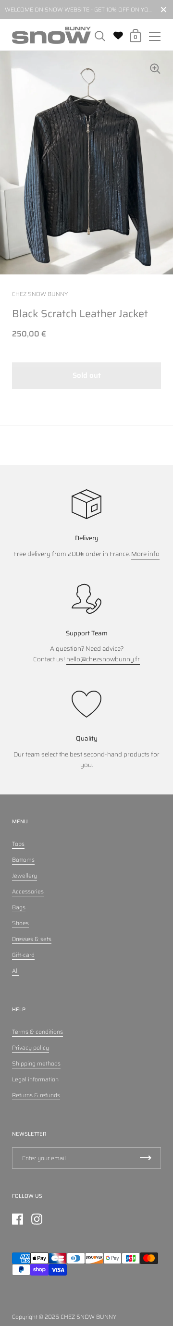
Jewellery (24, 875)
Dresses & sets (31, 938)
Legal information (35, 1079)
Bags (18, 907)
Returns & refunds (36, 1095)
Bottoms (23, 859)
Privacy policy (30, 1047)
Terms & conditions (37, 1031)
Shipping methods (36, 1063)
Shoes (20, 923)
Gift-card (23, 954)
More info (145, 554)
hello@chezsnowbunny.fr (103, 659)
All (15, 970)
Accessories (28, 891)
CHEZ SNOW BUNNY (88, 1316)
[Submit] (145, 1158)
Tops (18, 843)
